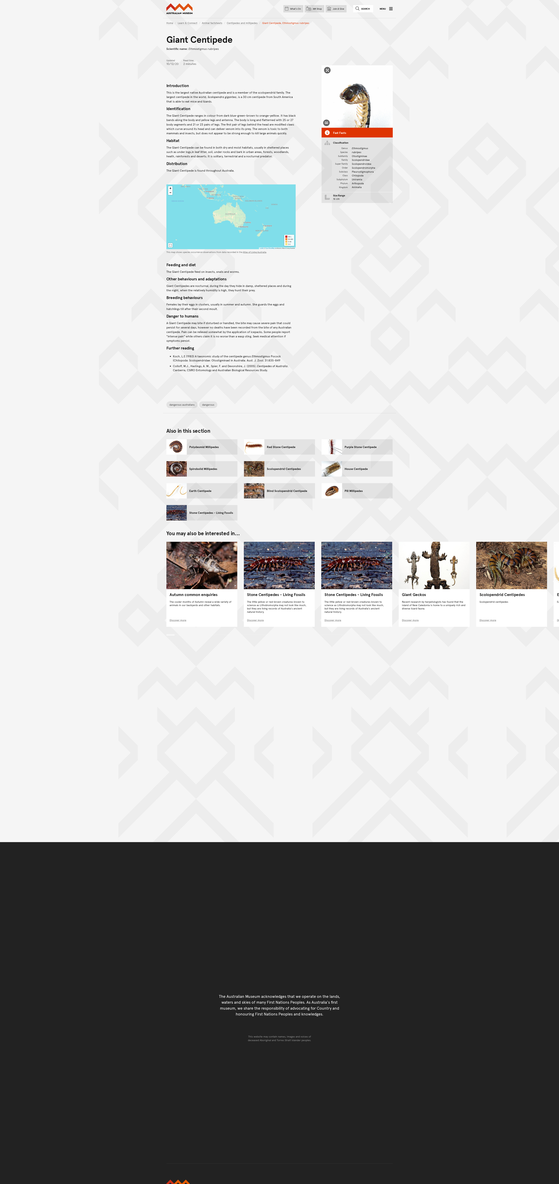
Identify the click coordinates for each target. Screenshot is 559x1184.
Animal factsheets (212, 23)
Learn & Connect (187, 23)
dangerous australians (182, 404)
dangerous (208, 404)
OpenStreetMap (270, 248)
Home (169, 23)
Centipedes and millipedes (242, 23)
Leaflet (261, 248)
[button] (170, 188)
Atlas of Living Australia (254, 252)
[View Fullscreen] (170, 245)
